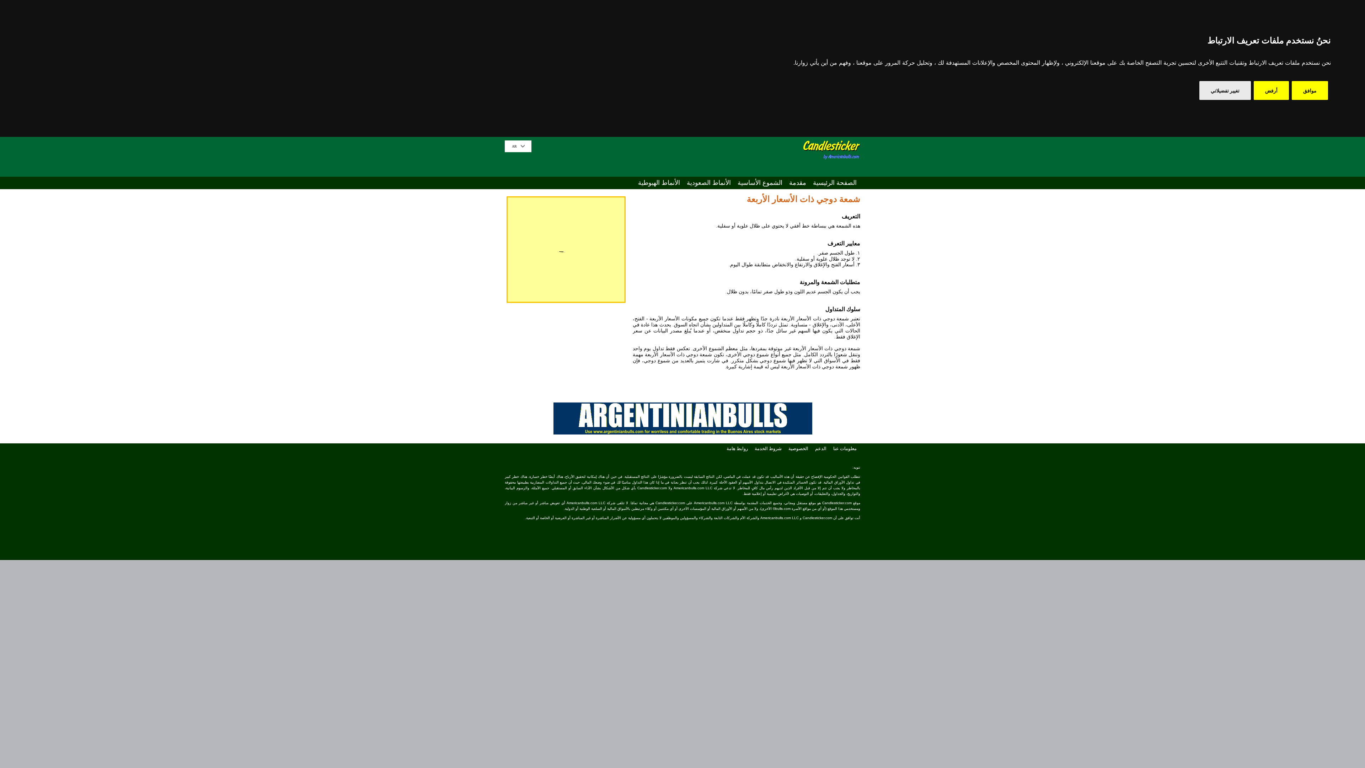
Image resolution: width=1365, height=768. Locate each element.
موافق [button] (1310, 90)
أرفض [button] (1271, 90)
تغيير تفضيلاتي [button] (1225, 90)
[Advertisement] (668, 156)
